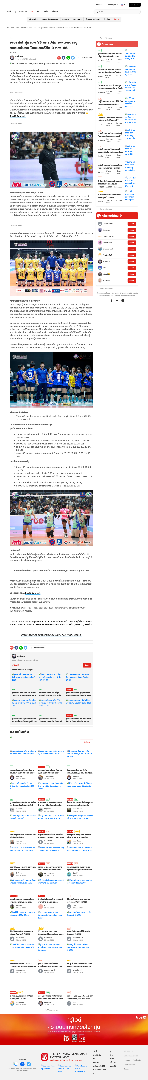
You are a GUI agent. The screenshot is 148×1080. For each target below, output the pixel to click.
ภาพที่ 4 (30, 624)
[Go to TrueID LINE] (123, 300)
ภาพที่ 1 (21, 624)
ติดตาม (87, 665)
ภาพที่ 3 (88, 624)
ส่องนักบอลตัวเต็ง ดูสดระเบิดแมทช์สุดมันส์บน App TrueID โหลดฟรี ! (51, 634)
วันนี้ (9, 11)
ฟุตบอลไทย (77, 19)
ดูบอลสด (65, 19)
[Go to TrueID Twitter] (117, 300)
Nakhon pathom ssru (47, 624)
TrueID (14, 5)
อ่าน (32, 11)
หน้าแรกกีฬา (33, 19)
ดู (15, 11)
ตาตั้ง (46, 11)
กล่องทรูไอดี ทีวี (113, 5)
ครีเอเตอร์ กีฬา (26, 27)
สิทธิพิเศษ (23, 11)
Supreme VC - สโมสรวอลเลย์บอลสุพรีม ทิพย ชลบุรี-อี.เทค (58, 621)
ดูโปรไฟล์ (15, 665)
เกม (38, 11)
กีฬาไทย (107, 19)
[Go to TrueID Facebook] (111, 300)
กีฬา (17, 27)
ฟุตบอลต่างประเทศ (92, 19)
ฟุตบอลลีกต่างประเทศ (50, 19)
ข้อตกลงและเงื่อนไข (103, 293)
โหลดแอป (99, 5)
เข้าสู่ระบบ (134, 4)
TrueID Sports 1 (18, 116)
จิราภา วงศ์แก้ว (66, 624)
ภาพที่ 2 (78, 624)
